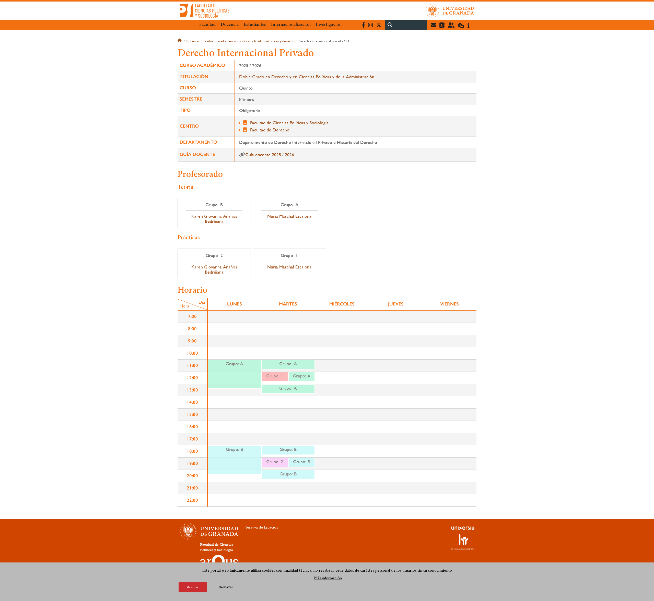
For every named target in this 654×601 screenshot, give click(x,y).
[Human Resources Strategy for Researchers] (462, 542)
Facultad (207, 24)
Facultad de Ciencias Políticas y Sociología (289, 122)
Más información (328, 577)
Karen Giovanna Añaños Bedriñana (214, 219)
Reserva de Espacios (261, 527)
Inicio (180, 41)
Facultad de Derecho (269, 129)
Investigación (329, 24)
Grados (208, 41)
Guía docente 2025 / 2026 (269, 154)
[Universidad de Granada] (449, 11)
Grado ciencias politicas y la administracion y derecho (255, 41)
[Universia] (462, 528)
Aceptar (193, 587)
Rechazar (226, 587)
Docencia (230, 24)
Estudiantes (255, 24)
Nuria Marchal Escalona (289, 216)
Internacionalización (291, 24)
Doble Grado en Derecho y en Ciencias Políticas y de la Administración (306, 76)
